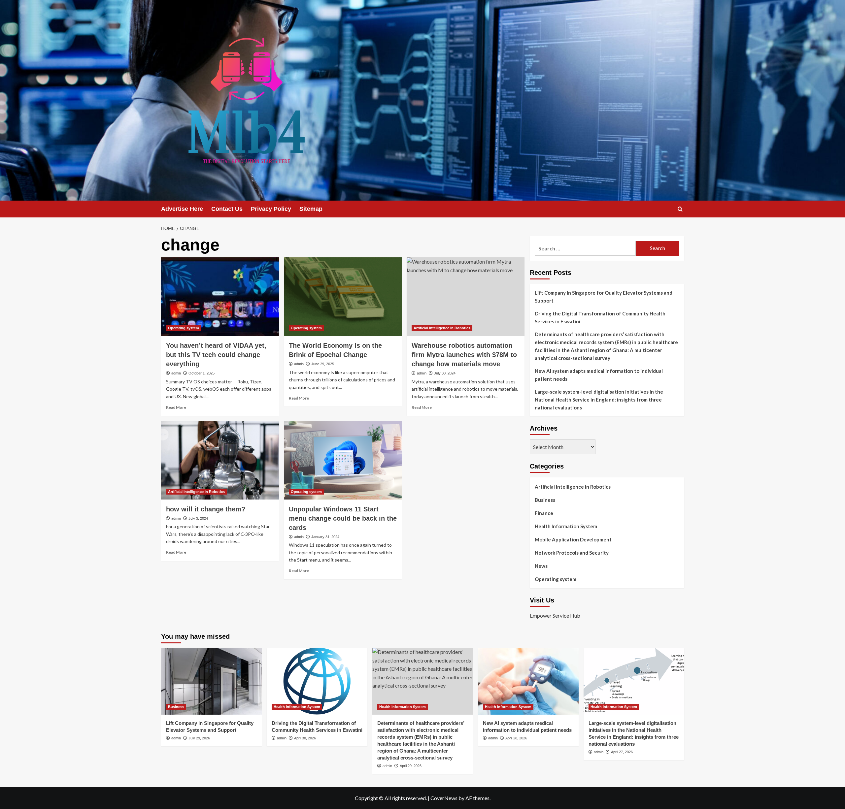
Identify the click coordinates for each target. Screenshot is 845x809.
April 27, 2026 (622, 752)
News (541, 566)
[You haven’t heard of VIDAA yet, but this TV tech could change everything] (220, 296)
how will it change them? (205, 509)
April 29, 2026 (411, 766)
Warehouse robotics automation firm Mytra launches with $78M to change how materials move (464, 355)
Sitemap (310, 209)
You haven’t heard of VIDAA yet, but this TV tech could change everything (216, 355)
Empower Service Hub (555, 615)
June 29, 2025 (322, 364)
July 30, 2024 (445, 373)
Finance (544, 513)
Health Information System (566, 526)
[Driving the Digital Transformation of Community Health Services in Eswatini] (317, 681)
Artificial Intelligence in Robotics (442, 328)
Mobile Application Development (573, 539)
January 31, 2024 (325, 537)
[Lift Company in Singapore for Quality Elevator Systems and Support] (211, 681)
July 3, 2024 (198, 518)
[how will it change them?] (220, 460)
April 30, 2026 (305, 738)
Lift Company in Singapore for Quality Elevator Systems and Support (603, 297)
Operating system (183, 328)
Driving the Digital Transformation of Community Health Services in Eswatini (600, 317)
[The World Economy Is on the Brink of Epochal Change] (343, 296)
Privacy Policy (271, 209)
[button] (680, 209)
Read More (176, 407)
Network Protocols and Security (572, 553)
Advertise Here (182, 209)
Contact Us (227, 209)
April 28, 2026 (516, 738)
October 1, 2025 (201, 373)
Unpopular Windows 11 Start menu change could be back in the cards (343, 518)
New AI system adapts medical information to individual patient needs (599, 375)
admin (176, 373)
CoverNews (443, 798)
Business (545, 500)
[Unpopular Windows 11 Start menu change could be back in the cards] (343, 460)
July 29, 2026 (199, 738)
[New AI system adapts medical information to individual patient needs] (528, 681)
